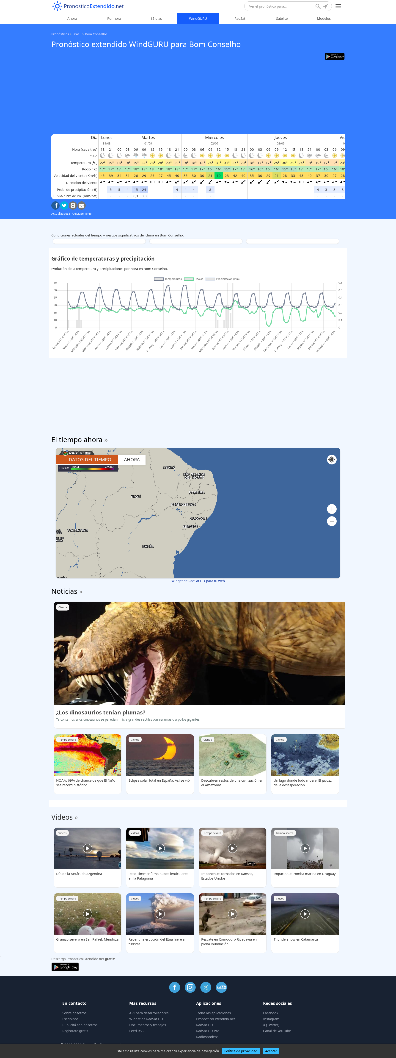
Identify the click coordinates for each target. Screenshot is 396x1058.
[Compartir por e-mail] (81, 205)
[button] (332, 509)
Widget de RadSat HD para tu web (198, 580)
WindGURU (198, 18)
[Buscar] (318, 7)
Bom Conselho (96, 34)
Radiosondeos (207, 1036)
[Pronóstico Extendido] (88, 6)
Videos (62, 817)
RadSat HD (204, 1024)
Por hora (114, 18)
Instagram (271, 1018)
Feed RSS (136, 1030)
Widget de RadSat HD (146, 1018)
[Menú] (338, 6)
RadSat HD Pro (207, 1030)
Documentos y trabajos (147, 1024)
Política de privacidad (240, 1051)
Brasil (77, 34)
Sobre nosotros (74, 1013)
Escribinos (70, 1018)
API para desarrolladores (148, 1013)
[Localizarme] (326, 7)
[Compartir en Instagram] (73, 205)
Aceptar (271, 1051)
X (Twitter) (271, 1024)
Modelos (324, 18)
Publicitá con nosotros (79, 1024)
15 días (156, 18)
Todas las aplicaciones (213, 1013)
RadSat (239, 18)
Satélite (282, 18)
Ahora (72, 18)
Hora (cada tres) (84, 149)
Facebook (270, 1013)
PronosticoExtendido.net (215, 1018)
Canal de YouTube (277, 1030)
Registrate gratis (75, 1030)
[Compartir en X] (64, 205)
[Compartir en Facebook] (55, 205)
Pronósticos (60, 34)
